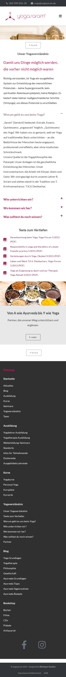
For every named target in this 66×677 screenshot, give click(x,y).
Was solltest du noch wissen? (22, 217)
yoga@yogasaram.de (45, 3)
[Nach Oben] (57, 669)
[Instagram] (42, 644)
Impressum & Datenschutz (29, 673)
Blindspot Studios (48, 666)
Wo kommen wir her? (17, 208)
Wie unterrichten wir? (18, 199)
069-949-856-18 (18, 3)
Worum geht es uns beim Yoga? (24, 114)
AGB (46, 673)
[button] (33, 114)
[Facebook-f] (24, 644)
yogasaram (17, 666)
